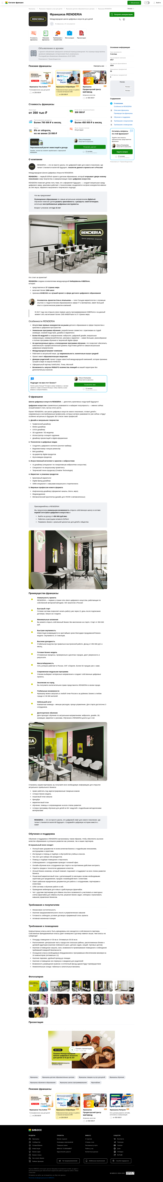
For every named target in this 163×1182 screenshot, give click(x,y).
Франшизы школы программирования (73, 1082)
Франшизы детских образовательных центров (58, 1077)
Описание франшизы (45, 39)
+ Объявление (134, 3)
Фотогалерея (69, 38)
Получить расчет (89, 147)
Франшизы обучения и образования (42, 1082)
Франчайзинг (95, 1082)
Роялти (36, 128)
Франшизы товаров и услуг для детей (92, 1077)
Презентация (81, 38)
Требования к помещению (123, 125)
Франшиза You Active (38, 87)
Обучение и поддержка (122, 117)
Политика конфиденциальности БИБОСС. (42, 1178)
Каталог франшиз (15, 3)
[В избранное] (52, 24)
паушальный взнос (89, 110)
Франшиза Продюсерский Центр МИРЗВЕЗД (92, 89)
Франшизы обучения (117, 1077)
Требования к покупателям (57, 39)
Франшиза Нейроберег (65, 87)
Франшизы (34, 1077)
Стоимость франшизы (34, 39)
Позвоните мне (89, 385)
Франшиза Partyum (118, 1110)
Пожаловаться (42, 59)
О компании (118, 103)
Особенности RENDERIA (123, 106)
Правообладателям (55, 59)
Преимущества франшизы (123, 113)
